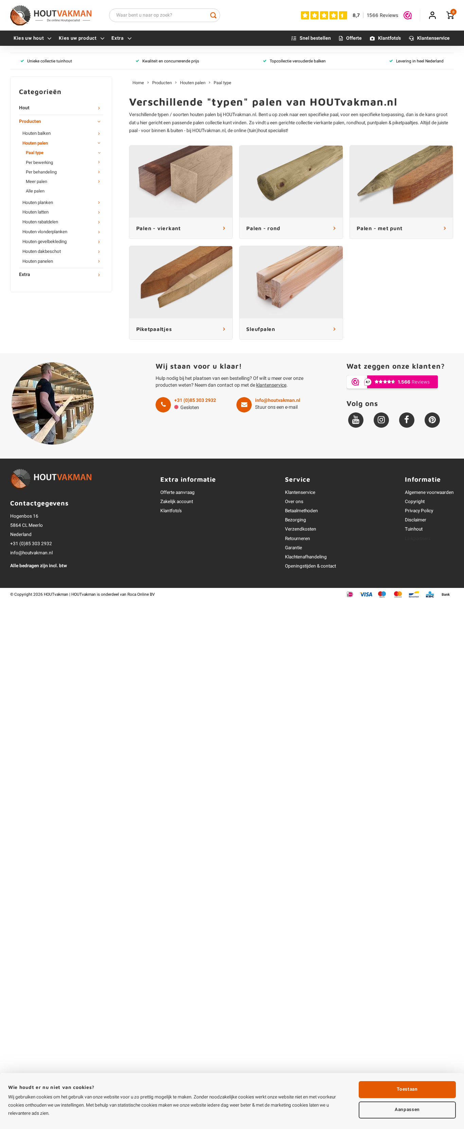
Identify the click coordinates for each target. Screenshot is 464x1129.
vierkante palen (329, 122)
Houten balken (36, 133)
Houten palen (35, 143)
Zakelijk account (176, 501)
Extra (117, 38)
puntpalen (377, 122)
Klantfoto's (389, 38)
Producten (30, 121)
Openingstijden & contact (310, 566)
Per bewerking (39, 163)
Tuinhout (414, 529)
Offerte (354, 38)
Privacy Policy (419, 510)
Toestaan (407, 1089)
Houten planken (37, 202)
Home (138, 83)
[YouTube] (355, 420)
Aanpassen (407, 1109)
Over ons (294, 501)
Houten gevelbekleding (44, 241)
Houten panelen (37, 261)
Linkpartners (418, 538)
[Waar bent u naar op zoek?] (213, 15)
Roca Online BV (141, 594)
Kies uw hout (29, 38)
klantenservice (271, 385)
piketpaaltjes (405, 122)
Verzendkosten (300, 529)
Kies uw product (78, 38)
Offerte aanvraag (177, 492)
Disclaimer (415, 520)
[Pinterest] (432, 420)
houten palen (203, 114)
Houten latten (35, 212)
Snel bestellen (315, 38)
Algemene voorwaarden (429, 492)
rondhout (355, 122)
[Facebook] (406, 420)
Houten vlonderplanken (44, 231)
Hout (24, 108)
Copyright (415, 501)
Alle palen (35, 191)
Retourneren (297, 538)
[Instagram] (381, 420)
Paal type (34, 153)
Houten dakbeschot (41, 251)
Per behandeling (41, 172)
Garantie (293, 547)
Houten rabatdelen (40, 222)
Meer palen (36, 182)
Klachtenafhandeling (306, 557)
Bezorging (295, 520)
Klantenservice (433, 38)
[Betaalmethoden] (350, 594)
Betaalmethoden (301, 510)
